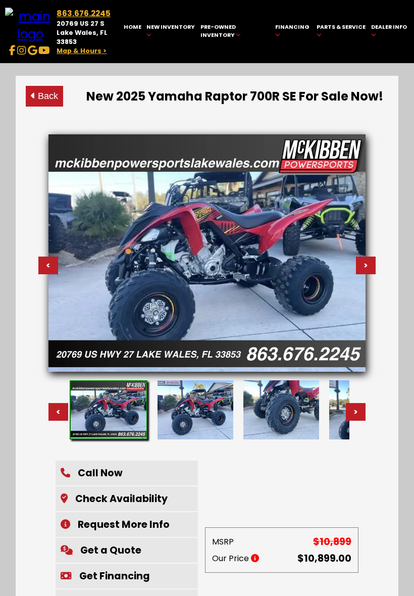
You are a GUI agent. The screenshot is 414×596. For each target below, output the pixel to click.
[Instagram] (21, 50)
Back (46, 96)
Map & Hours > (82, 50)
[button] (127, 473)
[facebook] (12, 50)
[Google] (32, 50)
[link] (132, 31)
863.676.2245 (84, 13)
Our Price (231, 558)
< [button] (58, 412)
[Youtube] (44, 50)
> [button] (355, 412)
